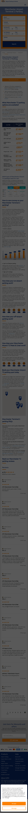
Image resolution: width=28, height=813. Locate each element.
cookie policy (7, 796)
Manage (14, 808)
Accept (14, 803)
